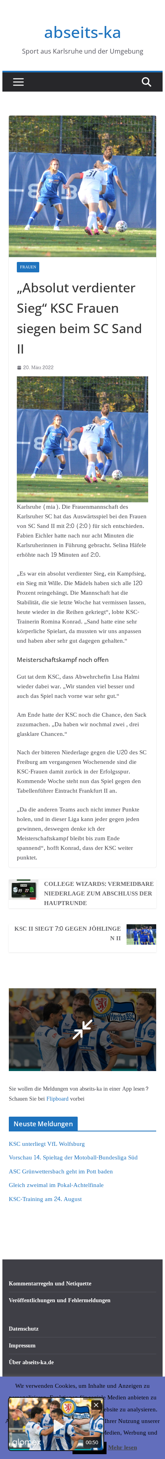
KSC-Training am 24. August (45, 1199)
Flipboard (58, 1099)
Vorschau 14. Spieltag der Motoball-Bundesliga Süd (73, 1157)
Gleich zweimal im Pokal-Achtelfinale (56, 1185)
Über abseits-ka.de (31, 1362)
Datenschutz (23, 1329)
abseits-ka (82, 32)
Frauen (28, 267)
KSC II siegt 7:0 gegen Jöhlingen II (67, 933)
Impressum (22, 1346)
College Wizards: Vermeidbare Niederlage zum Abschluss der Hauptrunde (99, 893)
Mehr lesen (122, 1448)
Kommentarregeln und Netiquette (50, 1284)
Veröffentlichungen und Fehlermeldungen (60, 1300)
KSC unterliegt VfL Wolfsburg (47, 1144)
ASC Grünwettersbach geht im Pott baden (61, 1171)
